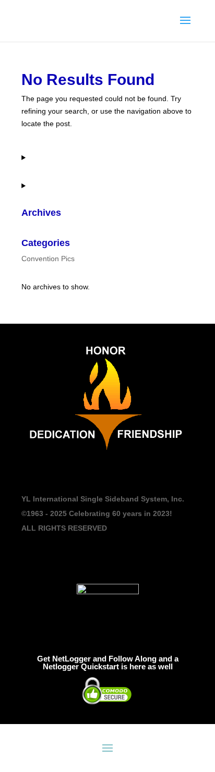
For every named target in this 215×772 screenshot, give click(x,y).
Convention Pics (48, 258)
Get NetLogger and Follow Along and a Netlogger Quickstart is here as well (107, 662)
